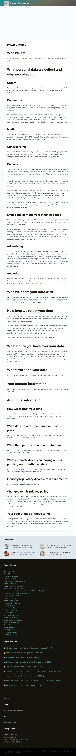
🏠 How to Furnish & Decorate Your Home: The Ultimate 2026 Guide (23, 554)
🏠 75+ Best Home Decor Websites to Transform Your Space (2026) (28, 648)
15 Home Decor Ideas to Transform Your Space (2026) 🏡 (24, 676)
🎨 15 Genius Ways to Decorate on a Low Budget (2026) (24, 685)
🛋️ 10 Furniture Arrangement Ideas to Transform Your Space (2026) (27, 662)
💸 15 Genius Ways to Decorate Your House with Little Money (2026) (59, 546)
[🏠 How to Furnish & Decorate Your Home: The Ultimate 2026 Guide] (6, 553)
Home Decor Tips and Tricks (14, 588)
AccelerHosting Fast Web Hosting (22, 751)
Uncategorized (9, 630)
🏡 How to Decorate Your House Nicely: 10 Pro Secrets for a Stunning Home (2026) (33, 671)
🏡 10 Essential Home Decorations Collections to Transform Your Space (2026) (32, 680)
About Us (7, 699)
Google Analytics (60, 278)
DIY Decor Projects (10, 579)
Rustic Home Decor (10, 617)
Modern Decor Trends (11, 615)
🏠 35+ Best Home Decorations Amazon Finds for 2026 (23, 667)
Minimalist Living (9, 613)
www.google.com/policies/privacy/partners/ (26, 283)
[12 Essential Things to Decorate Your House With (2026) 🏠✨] (42, 553)
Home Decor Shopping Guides (14, 581)
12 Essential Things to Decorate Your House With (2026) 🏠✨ (59, 554)
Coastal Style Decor (11, 576)
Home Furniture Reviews (12, 596)
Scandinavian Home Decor (13, 620)
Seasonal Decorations (11, 622)
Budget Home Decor (11, 574)
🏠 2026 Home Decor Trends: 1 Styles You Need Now (23, 657)
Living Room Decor (10, 608)
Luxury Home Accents (11, 610)
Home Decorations (20, 3)
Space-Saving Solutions (12, 625)
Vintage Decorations (11, 632)
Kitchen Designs (9, 605)
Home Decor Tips (10, 584)
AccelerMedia (51, 751)
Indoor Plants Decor (11, 601)
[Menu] (71, 3)
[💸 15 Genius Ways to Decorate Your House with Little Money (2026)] (42, 546)
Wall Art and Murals (11, 635)
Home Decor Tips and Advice (14, 586)
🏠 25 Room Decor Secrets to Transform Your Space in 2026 (21, 546)
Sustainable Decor (10, 627)
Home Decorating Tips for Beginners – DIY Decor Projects (24, 591)
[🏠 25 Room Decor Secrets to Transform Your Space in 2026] (6, 546)
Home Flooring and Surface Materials (17, 593)
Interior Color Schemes (12, 603)
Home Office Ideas (10, 598)
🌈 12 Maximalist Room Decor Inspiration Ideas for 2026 (24, 653)
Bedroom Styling (9, 571)
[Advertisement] (38, 20)
